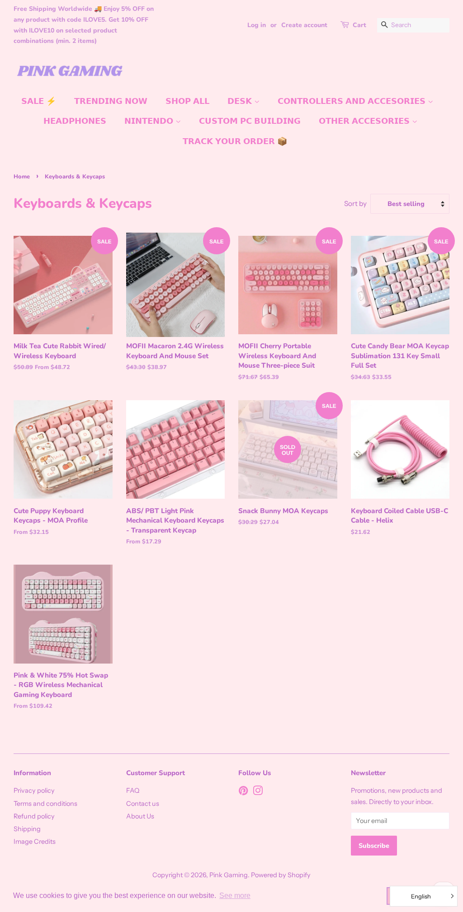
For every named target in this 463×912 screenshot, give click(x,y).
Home (22, 177)
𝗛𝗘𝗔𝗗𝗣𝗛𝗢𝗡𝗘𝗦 (74, 121)
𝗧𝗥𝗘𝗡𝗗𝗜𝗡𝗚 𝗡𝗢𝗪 (110, 101)
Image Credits (35, 841)
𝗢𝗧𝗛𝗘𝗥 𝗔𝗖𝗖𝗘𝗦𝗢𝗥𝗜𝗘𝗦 (365, 121)
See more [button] (234, 895)
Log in (256, 25)
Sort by (355, 203)
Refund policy (34, 816)
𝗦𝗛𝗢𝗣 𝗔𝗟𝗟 (187, 101)
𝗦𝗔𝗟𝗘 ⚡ (38, 101)
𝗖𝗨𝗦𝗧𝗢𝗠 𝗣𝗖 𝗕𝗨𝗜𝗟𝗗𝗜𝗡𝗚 (250, 121)
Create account (304, 25)
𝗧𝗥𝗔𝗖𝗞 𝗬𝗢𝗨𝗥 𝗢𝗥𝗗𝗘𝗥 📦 (235, 141)
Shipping (27, 829)
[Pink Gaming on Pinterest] (243, 792)
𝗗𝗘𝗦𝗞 (240, 101)
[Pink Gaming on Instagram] (258, 792)
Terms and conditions (45, 804)
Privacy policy (34, 790)
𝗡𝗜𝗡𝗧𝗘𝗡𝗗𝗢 (149, 121)
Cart (359, 25)
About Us (140, 816)
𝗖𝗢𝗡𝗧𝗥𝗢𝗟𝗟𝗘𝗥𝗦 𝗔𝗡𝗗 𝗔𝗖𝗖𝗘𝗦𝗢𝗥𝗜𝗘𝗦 (353, 101)
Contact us (142, 804)
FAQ (132, 790)
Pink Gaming (228, 875)
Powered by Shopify (281, 875)
